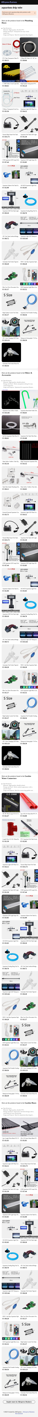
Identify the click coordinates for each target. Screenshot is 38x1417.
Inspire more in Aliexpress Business (19, 1402)
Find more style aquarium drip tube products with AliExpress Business (16, 13)
